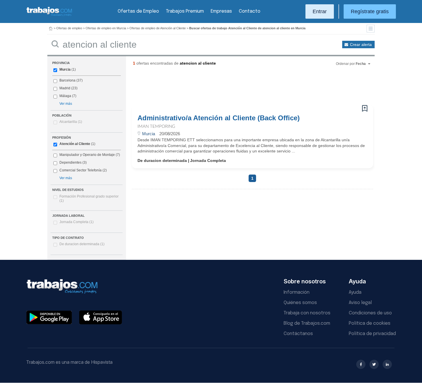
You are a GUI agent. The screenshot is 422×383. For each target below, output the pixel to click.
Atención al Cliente (74, 144)
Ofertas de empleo (69, 28)
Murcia (65, 69)
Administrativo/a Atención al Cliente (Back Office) (219, 118)
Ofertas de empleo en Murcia (106, 28)
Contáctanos (298, 333)
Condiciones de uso (370, 313)
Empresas (221, 11)
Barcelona (67, 80)
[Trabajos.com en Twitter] (374, 364)
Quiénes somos (300, 302)
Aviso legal (360, 302)
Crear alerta (361, 44)
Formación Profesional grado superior (89, 198)
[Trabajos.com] (49, 15)
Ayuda (355, 292)
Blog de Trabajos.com (307, 323)
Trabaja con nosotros (307, 313)
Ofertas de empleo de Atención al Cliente (157, 28)
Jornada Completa (76, 222)
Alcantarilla (70, 122)
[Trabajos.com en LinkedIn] (387, 364)
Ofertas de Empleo (138, 11)
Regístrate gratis (370, 11)
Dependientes (70, 162)
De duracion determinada (81, 244)
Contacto (249, 11)
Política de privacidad (372, 333)
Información (296, 292)
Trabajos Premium (185, 11)
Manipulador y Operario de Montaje (87, 155)
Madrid (64, 88)
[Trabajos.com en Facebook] (360, 364)
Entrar (320, 11)
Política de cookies (369, 323)
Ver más (65, 104)
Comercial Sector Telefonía (80, 170)
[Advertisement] (240, 87)
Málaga (65, 96)
